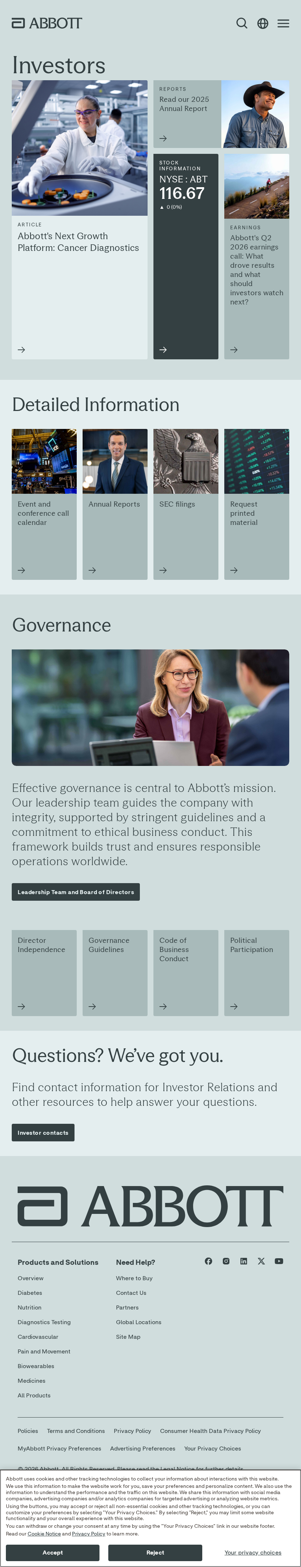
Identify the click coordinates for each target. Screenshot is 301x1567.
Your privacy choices (253, 1553)
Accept (53, 1553)
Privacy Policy (88, 1534)
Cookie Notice (44, 1534)
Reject (155, 1553)
